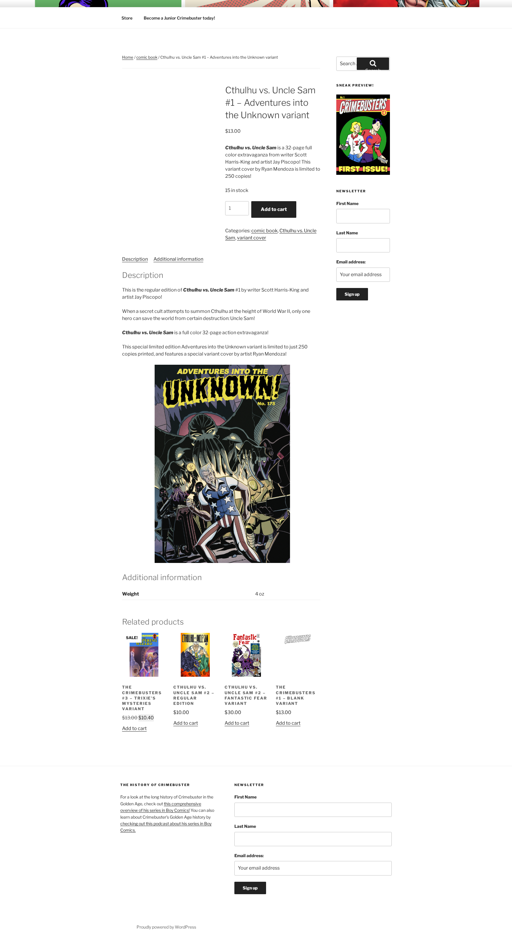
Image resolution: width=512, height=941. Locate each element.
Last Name (347, 232)
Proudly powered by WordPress (166, 926)
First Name (347, 203)
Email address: (351, 261)
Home (127, 57)
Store (126, 17)
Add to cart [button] (134, 728)
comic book (146, 57)
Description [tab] (135, 259)
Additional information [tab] (178, 259)
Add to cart (274, 209)
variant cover (251, 238)
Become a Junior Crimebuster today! (179, 17)
